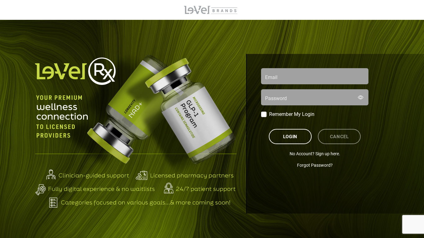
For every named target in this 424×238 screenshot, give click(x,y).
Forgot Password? (315, 165)
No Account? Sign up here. (315, 153)
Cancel (339, 136)
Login (290, 136)
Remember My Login (291, 114)
